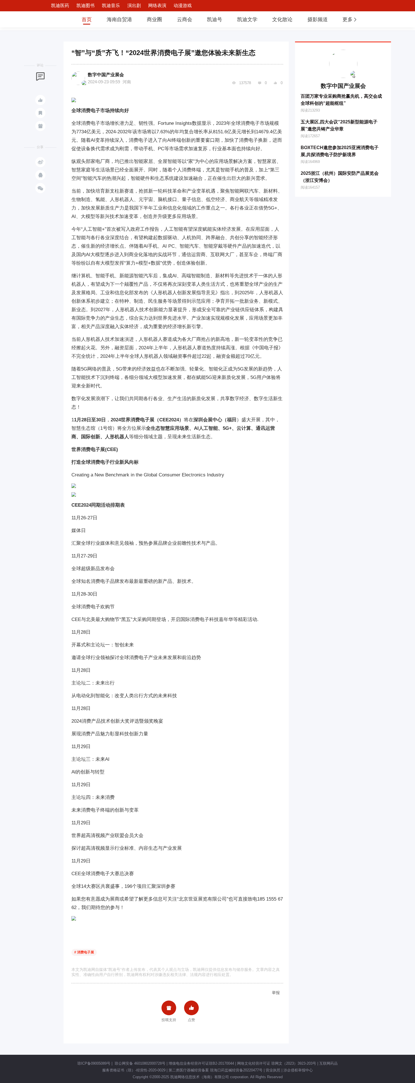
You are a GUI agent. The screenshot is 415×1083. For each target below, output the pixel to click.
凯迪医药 (60, 5)
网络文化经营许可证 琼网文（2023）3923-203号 (276, 1063)
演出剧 (134, 5)
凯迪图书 (86, 5)
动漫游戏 (183, 5)
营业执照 (273, 1070)
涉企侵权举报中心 (298, 1070)
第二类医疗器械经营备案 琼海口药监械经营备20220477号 (216, 1070)
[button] (350, 19)
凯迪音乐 (111, 5)
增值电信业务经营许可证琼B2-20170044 (201, 1063)
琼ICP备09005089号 (93, 1063)
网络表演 (157, 5)
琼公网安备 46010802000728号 (139, 1063)
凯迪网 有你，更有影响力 (55, 19)
